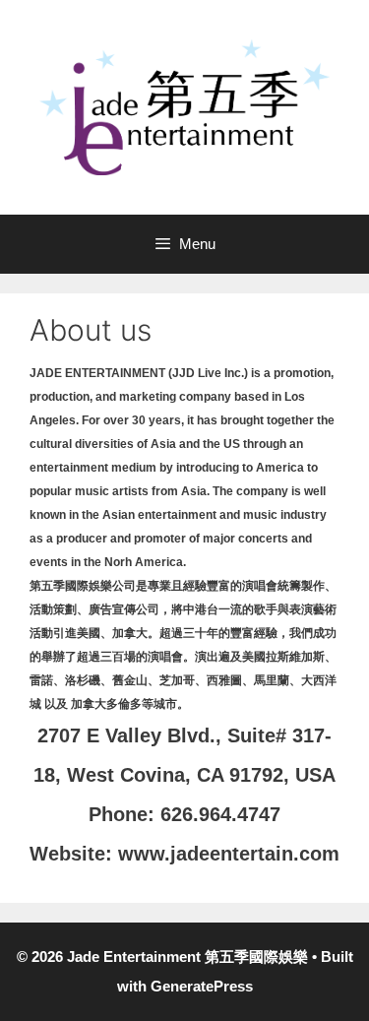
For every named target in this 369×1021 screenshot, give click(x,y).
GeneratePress (202, 986)
